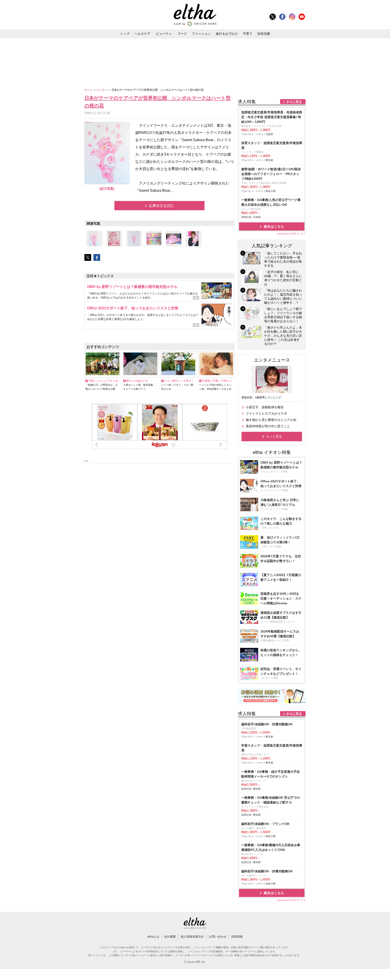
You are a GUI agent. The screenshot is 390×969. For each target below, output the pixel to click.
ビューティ (164, 33)
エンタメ (102, 89)
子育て (247, 33)
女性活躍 (263, 33)
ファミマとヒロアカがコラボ (266, 413)
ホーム (88, 89)
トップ (125, 33)
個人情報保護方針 (192, 936)
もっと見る (274, 436)
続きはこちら (274, 226)
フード (182, 33)
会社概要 (170, 936)
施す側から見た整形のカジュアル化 (271, 420)
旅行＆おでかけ (227, 33)
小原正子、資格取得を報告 (265, 407)
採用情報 (237, 936)
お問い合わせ (217, 936)
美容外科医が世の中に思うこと (268, 426)
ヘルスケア (142, 33)
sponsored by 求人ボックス (291, 233)
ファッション (201, 33)
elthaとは (153, 936)
